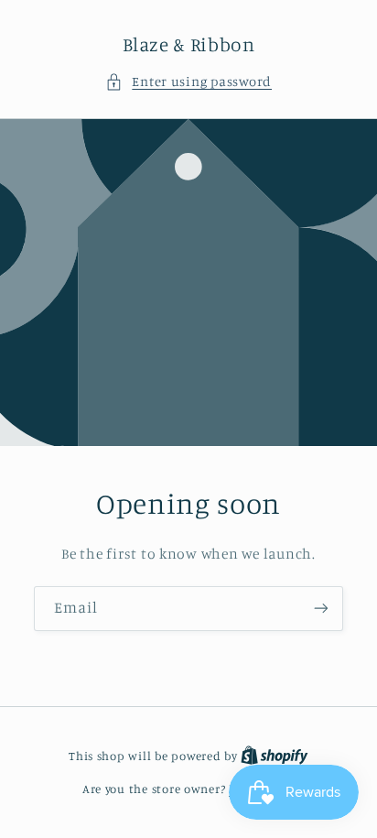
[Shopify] (274, 755)
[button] (188, 81)
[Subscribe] (321, 607)
